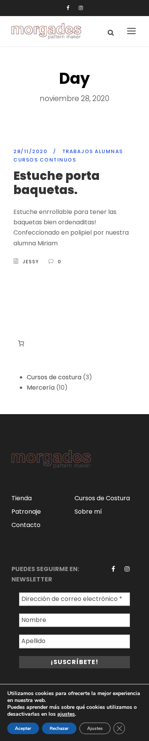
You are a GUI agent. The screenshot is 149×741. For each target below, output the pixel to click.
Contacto (25, 525)
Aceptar (23, 728)
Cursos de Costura (102, 498)
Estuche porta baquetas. (56, 182)
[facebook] (67, 7)
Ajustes (95, 728)
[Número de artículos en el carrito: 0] (21, 343)
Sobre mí (88, 511)
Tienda (21, 498)
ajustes (66, 714)
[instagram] (81, 7)
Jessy (31, 261)
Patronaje (26, 511)
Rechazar (59, 728)
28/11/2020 (30, 151)
